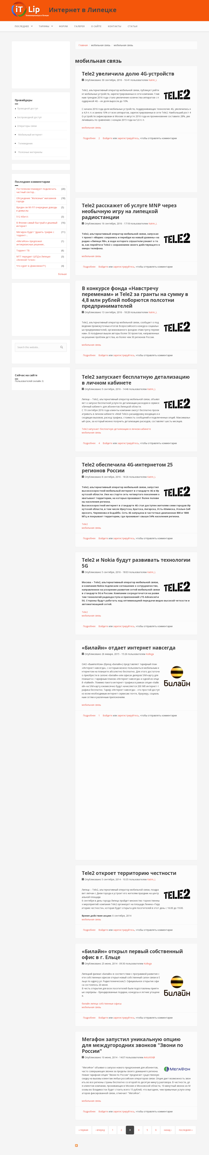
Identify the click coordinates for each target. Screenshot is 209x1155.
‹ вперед (100, 1129)
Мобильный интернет (30, 134)
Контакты (114, 26)
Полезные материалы (30, 152)
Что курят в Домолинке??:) (31, 265)
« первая (83, 1129)
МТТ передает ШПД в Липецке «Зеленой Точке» (33, 258)
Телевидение (25, 143)
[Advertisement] (41, 64)
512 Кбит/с (22, 216)
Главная (83, 45)
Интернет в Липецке (83, 10)
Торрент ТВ (23, 250)
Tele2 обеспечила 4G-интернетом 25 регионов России (127, 467)
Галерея (79, 26)
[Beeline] (177, 676)
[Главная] (30, 9)
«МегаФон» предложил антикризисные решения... (30, 243)
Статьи (132, 26)
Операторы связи (27, 125)
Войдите (107, 138)
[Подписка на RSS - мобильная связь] (136, 1145)
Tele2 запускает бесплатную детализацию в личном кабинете (136, 379)
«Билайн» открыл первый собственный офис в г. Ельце (132, 954)
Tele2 (85, 524)
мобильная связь (91, 127)
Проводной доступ (27, 108)
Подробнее (89, 138)
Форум (63, 26)
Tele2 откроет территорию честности (129, 873)
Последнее (20, 25)
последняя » (186, 1129)
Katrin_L (153, 80)
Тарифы (42, 25)
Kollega (150, 654)
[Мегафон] (177, 1069)
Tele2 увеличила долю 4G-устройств (128, 73)
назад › (168, 1129)
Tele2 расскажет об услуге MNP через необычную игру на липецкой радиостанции (129, 211)
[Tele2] (177, 94)
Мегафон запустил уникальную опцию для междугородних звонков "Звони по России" (132, 1045)
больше (62, 274)
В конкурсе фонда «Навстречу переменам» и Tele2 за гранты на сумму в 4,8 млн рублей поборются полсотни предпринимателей (135, 297)
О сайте (96, 26)
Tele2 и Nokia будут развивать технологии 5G (136, 562)
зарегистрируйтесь (128, 138)
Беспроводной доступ (29, 117)
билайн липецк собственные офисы (101, 1003)
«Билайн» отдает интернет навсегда (129, 647)
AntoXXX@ (149, 1057)
